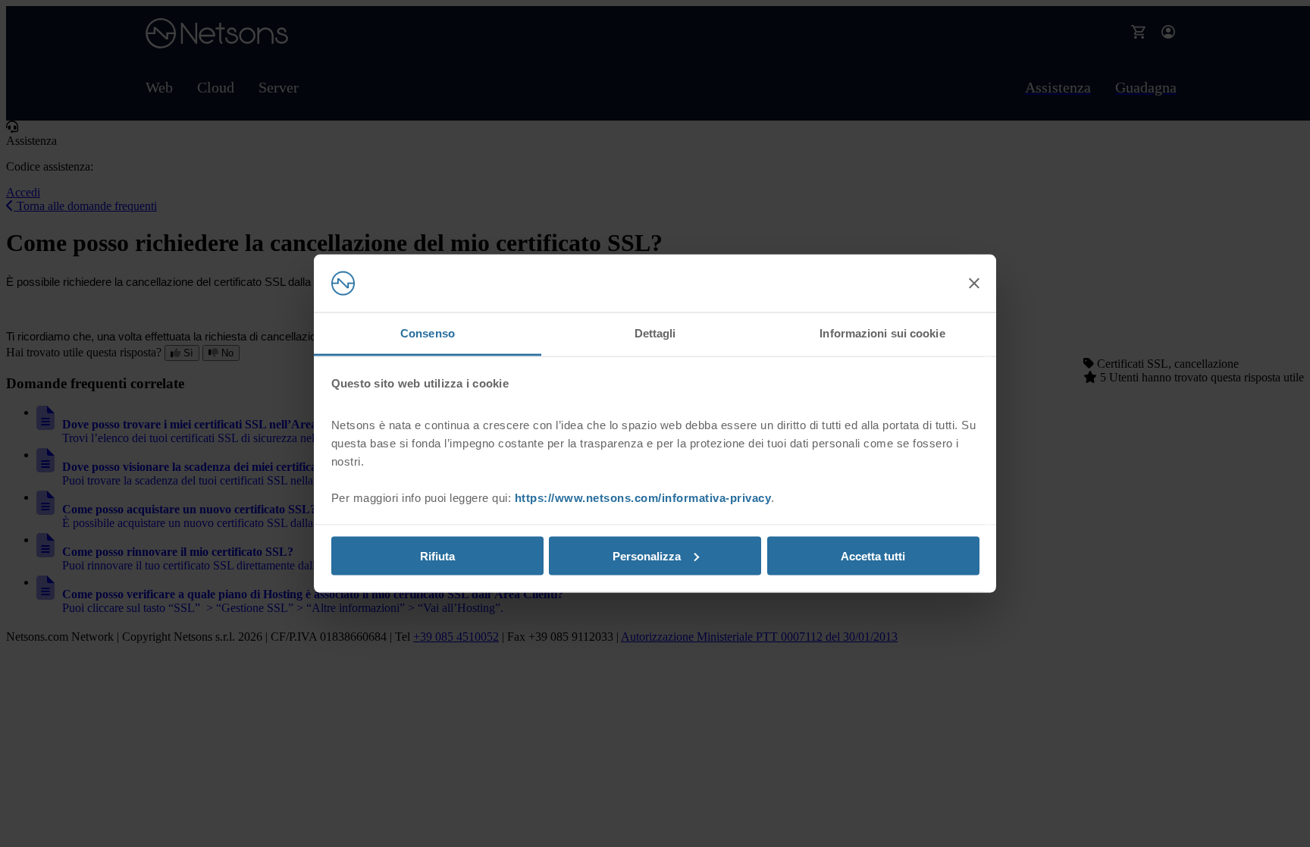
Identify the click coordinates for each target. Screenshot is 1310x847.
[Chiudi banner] (974, 283)
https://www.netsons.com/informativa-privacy (643, 497)
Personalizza (647, 555)
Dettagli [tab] (655, 333)
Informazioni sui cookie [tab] (882, 333)
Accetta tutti (873, 555)
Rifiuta (437, 555)
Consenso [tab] (427, 333)
